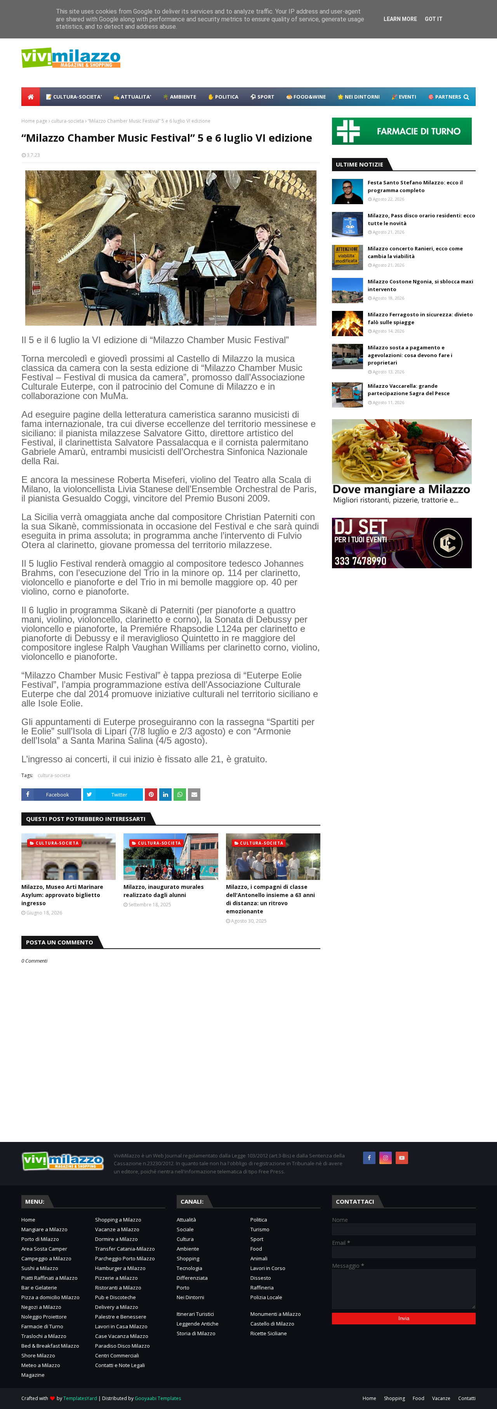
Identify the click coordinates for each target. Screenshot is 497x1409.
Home (28, 1219)
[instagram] (385, 1158)
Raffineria (262, 1287)
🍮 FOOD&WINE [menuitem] (306, 96)
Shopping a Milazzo (118, 1219)
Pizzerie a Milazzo (116, 1277)
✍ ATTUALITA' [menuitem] (132, 96)
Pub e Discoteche (115, 1297)
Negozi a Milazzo (41, 1306)
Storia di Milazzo (196, 1333)
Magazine (33, 1374)
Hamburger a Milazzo (120, 1268)
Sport (256, 1238)
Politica (258, 1219)
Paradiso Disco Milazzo (122, 1345)
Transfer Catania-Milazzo (125, 1248)
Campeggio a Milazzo (46, 1258)
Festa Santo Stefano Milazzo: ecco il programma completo (415, 186)
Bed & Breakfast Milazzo (50, 1345)
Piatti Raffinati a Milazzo (49, 1277)
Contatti (467, 1398)
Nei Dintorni (190, 1297)
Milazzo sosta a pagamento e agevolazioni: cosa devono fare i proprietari (410, 355)
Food (256, 1248)
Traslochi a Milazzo (43, 1336)
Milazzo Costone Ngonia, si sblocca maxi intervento (420, 285)
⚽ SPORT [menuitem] (262, 96)
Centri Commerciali (117, 1355)
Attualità (186, 1219)
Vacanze (441, 1398)
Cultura (185, 1238)
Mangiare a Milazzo (44, 1229)
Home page (34, 121)
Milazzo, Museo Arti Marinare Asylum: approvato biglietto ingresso (62, 895)
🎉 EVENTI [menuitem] (403, 96)
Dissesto (260, 1277)
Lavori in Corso (267, 1268)
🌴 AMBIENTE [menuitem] (179, 96)
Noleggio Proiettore (44, 1316)
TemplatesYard (80, 1398)
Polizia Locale (266, 1297)
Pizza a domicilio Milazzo (50, 1297)
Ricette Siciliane (268, 1333)
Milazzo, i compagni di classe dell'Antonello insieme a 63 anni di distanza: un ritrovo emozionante (270, 899)
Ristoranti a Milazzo (118, 1287)
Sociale (185, 1229)
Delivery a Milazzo (116, 1306)
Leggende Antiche (198, 1323)
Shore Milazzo (38, 1355)
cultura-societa (67, 121)
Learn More (400, 19)
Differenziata (192, 1277)
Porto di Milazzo (40, 1238)
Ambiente (188, 1248)
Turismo (259, 1229)
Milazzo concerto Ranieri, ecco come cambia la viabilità (415, 252)
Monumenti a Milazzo (275, 1313)
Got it (434, 19)
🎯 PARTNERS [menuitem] (444, 96)
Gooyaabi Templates (158, 1398)
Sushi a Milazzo (39, 1268)
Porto (183, 1287)
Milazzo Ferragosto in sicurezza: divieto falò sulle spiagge (420, 318)
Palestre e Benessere (120, 1316)
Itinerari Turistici (195, 1313)
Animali (259, 1258)
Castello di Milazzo (272, 1323)
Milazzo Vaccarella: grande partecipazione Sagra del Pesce (409, 389)
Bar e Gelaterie (39, 1287)
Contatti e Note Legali (120, 1365)
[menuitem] (30, 96)
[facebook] (369, 1158)
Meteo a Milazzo (40, 1365)
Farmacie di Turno (42, 1326)
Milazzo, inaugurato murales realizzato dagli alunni (163, 891)
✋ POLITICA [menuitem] (223, 96)
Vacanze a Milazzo (117, 1229)
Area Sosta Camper (44, 1248)
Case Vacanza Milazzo (121, 1336)
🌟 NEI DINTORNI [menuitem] (358, 96)
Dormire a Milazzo (116, 1238)
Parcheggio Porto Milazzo (125, 1258)
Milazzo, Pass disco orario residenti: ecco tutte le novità (421, 219)
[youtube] (402, 1158)
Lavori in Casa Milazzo (121, 1326)
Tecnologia (189, 1268)
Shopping (188, 1258)
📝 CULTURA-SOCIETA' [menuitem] (74, 96)
